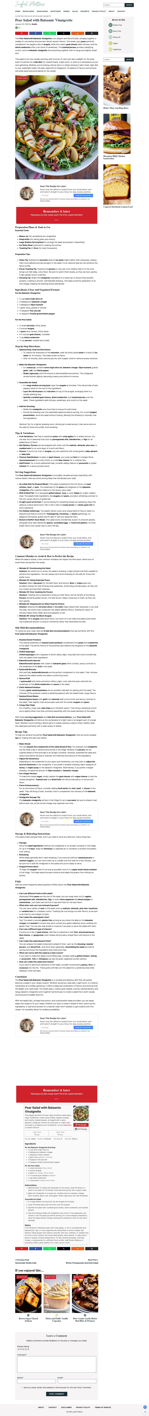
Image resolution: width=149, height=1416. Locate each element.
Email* (60, 1378)
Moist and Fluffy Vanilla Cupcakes (57, 1319)
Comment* (22, 1355)
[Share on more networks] (91, 33)
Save (57, 220)
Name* (20, 1378)
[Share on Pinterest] (21, 33)
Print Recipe (82, 1129)
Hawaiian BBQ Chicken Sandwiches (114, 157)
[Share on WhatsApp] (49, 33)
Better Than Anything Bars (115, 107)
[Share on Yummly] (77, 33)
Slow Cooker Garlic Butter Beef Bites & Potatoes (85, 1319)
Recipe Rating (23, 1346)
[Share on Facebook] (35, 33)
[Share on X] (63, 33)
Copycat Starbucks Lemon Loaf (118, 206)
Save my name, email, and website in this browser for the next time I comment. (58, 1387)
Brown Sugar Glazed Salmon (28, 1319)
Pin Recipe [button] (82, 1125)
